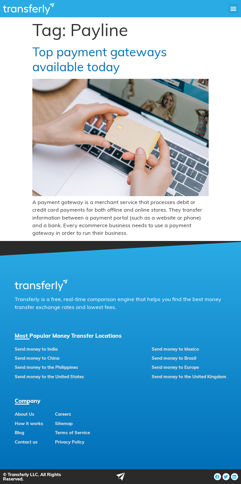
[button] (233, 8)
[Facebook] (217, 476)
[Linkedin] (234, 476)
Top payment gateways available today (99, 59)
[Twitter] (226, 476)
